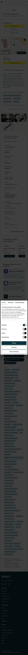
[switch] (25, 329)
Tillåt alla (14, 343)
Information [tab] (10, 302)
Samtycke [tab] (3, 302)
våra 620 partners (9, 309)
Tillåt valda (14, 347)
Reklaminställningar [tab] (19, 302)
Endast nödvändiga (14, 351)
